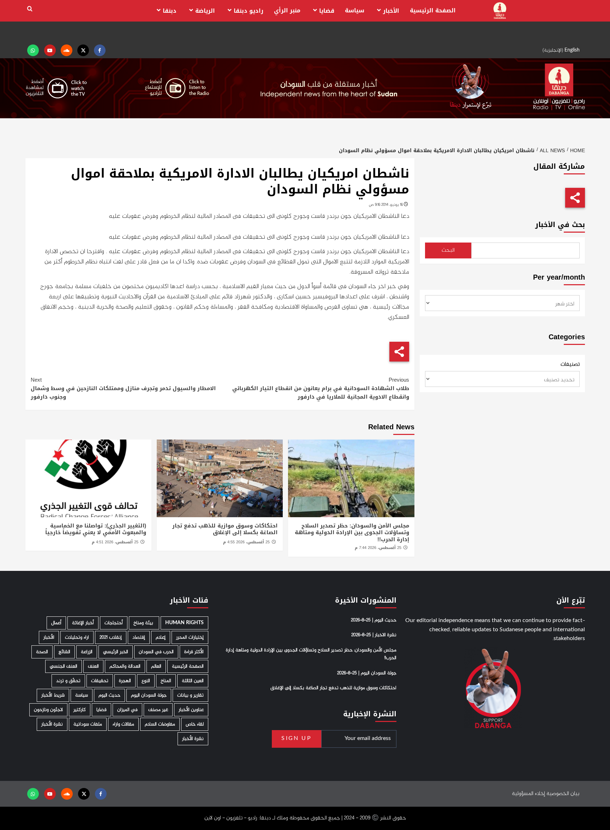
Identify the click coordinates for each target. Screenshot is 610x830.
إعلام (161, 637)
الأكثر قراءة (194, 652)
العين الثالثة (193, 681)
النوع (146, 681)
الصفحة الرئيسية (433, 10)
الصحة (42, 652)
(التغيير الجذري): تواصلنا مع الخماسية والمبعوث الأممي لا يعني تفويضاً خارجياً (95, 529)
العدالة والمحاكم (124, 666)
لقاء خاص (195, 724)
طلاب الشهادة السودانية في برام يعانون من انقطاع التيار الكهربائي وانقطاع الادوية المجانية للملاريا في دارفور (320, 388)
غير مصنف (158, 710)
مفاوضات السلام (160, 724)
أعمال (56, 623)
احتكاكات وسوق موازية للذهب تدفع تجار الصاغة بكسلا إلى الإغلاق (224, 529)
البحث (448, 250)
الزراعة (86, 652)
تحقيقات (99, 681)
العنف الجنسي (63, 666)
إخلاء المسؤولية (528, 794)
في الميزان (127, 710)
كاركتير (79, 710)
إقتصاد (138, 637)
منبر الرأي (287, 10)
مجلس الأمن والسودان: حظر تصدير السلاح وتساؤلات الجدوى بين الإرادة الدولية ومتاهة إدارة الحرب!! (352, 532)
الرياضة (205, 10)
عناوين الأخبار (191, 710)
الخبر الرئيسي (115, 652)
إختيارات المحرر (190, 637)
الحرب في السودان (156, 652)
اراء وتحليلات (77, 637)
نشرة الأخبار (52, 724)
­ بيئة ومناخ (144, 623)
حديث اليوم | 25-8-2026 (373, 620)
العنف (93, 666)
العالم (156, 666)
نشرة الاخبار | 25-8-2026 (373, 635)
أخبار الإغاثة (83, 623)
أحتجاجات (113, 623)
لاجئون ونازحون (48, 710)
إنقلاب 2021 (111, 637)
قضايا (326, 10)
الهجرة (125, 681)
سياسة (354, 10)
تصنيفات (570, 364)
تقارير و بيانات (190, 695)
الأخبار (391, 10)
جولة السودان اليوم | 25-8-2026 (366, 673)
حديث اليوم (109, 695)
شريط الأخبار (53, 695)
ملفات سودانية (87, 724)
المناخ (166, 681)
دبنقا (170, 10)
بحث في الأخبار (560, 224)
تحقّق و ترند (68, 681)
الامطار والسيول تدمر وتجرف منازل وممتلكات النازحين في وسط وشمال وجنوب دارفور (123, 388)
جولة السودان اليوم (149, 695)
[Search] (29, 9)
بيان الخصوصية (562, 794)
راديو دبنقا (248, 10)
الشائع (64, 652)
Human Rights (184, 623)
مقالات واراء (123, 724)
